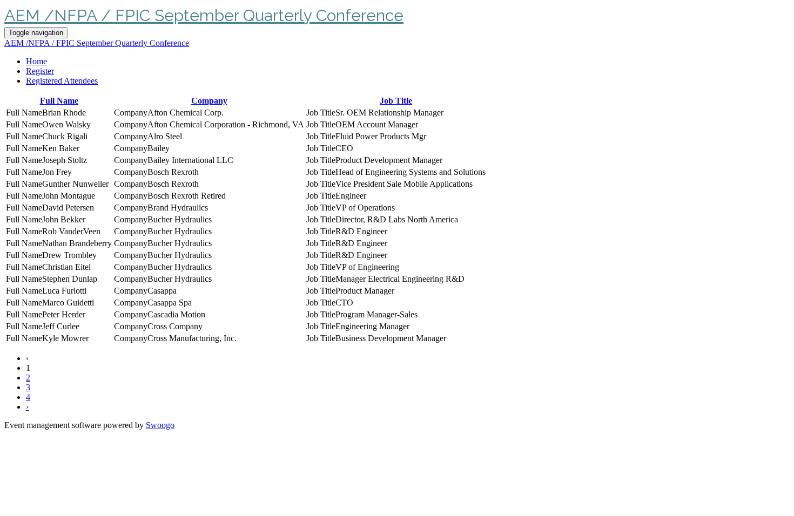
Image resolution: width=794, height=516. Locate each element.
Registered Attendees (62, 80)
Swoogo (160, 425)
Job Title (396, 100)
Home (36, 61)
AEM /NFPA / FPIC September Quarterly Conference (203, 15)
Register (40, 71)
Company (209, 100)
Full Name (59, 100)
